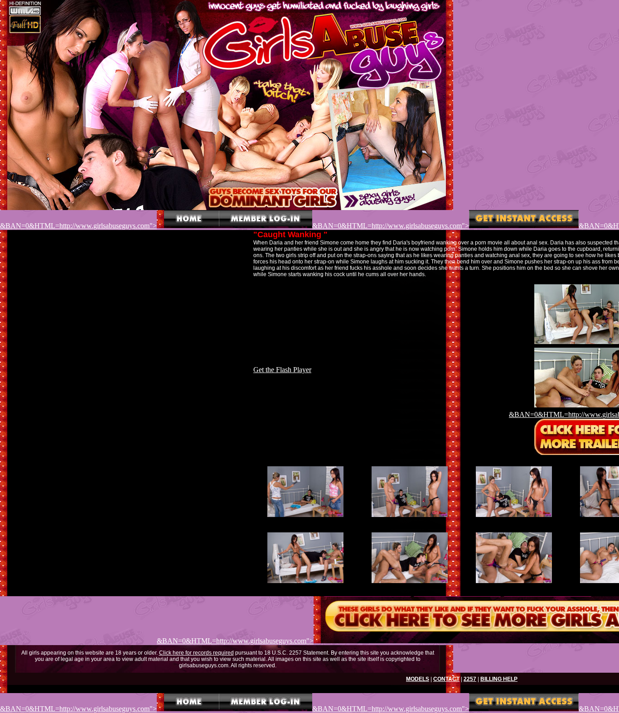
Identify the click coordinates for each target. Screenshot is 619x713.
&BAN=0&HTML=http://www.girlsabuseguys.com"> (78, 226)
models (417, 679)
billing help (498, 679)
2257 (470, 679)
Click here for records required (196, 653)
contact (446, 679)
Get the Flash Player (282, 369)
